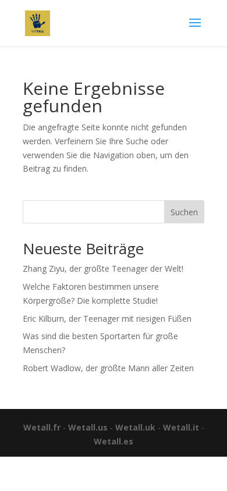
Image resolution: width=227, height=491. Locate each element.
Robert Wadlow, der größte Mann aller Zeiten (108, 367)
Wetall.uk (135, 427)
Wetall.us (88, 427)
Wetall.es (113, 441)
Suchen (184, 212)
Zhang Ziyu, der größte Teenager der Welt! (103, 268)
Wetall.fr (42, 427)
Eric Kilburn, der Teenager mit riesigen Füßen (107, 318)
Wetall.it (181, 427)
